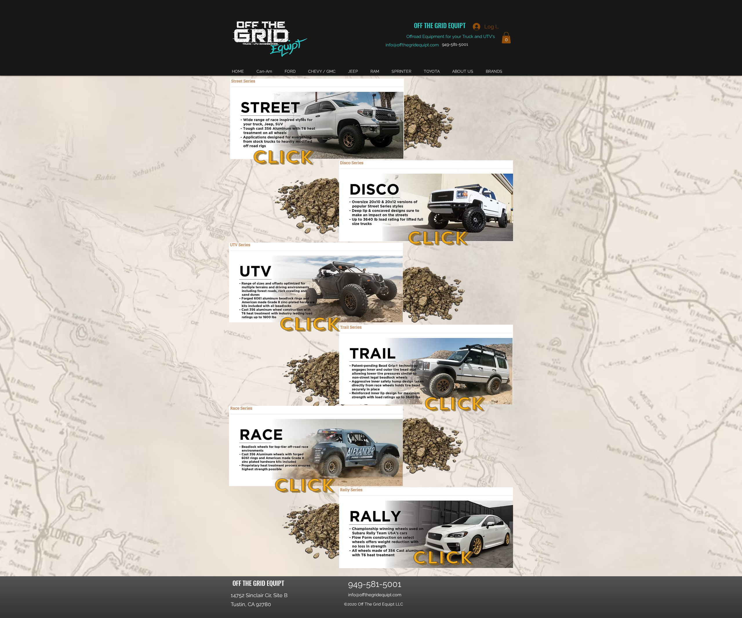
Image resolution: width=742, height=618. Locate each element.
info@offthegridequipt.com (412, 45)
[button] (506, 37)
